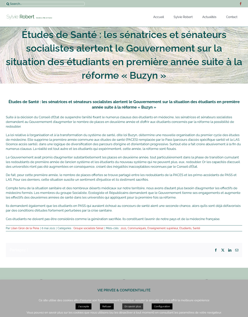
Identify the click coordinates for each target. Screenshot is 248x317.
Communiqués (137, 228)
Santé (196, 228)
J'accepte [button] (83, 306)
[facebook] (240, 3)
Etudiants (185, 228)
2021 (123, 228)
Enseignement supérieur (162, 228)
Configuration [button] (162, 306)
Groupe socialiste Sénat (88, 228)
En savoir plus (133, 306)
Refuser (106, 306)
